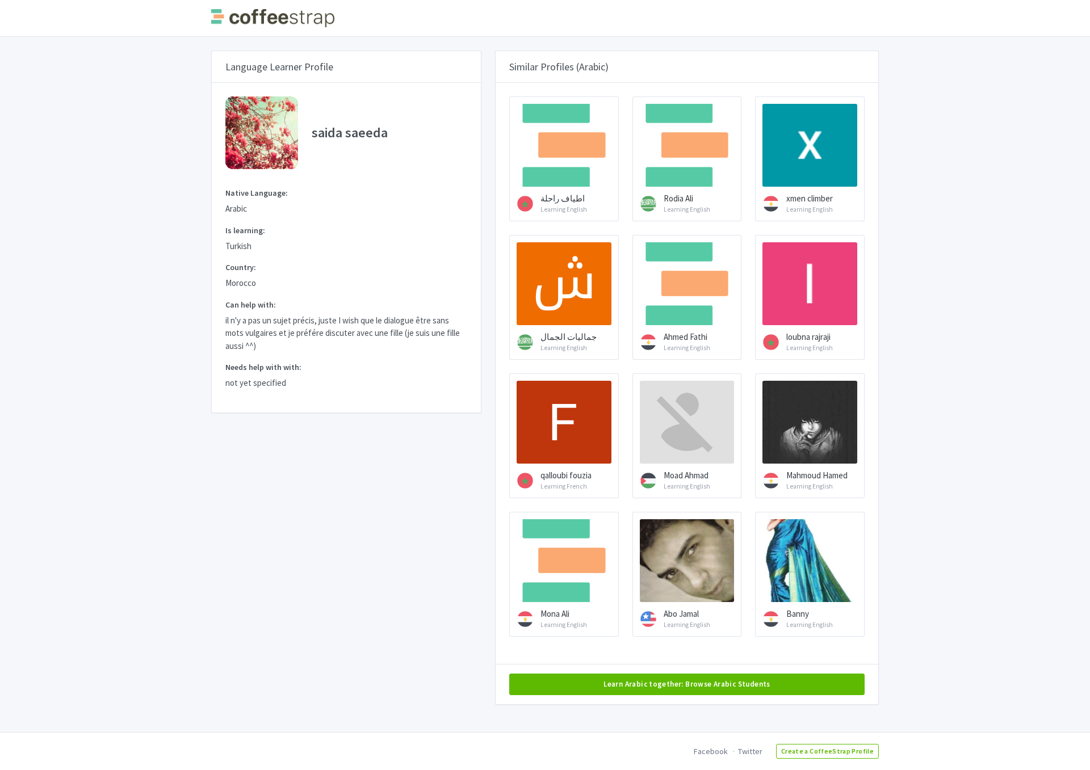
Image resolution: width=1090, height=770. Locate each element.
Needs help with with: (263, 367)
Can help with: (250, 305)
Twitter (750, 751)
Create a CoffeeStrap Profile (827, 751)
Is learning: (245, 230)
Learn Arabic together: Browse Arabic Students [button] (686, 684)
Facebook (711, 751)
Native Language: (256, 193)
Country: (240, 267)
